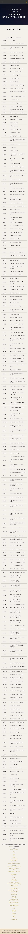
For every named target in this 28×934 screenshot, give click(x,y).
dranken (14, 876)
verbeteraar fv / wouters (14, 871)
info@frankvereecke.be (20, 932)
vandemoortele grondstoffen (14, 866)
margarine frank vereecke (14, 863)
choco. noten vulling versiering (14, 883)
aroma (14, 877)
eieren (14, 855)
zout (14, 872)
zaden (14, 886)
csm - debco (14, 860)
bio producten (14, 919)
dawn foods (14, 894)
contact (11, 846)
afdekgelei (14, 897)
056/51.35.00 (11, 932)
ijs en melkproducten (14, 900)
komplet (14, 907)
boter (14, 857)
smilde (14, 917)
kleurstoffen (14, 880)
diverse (14, 879)
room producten (14, 849)
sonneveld (14, 862)
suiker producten (14, 899)
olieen (14, 869)
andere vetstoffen (14, 859)
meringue (14, 914)
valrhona (14, 913)
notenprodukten (14, 885)
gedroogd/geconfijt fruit (14, 890)
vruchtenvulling (14, 891)
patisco (14, 910)
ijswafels (14, 903)
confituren (14, 893)
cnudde (14, 896)
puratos (14, 865)
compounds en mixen (14, 882)
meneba (14, 911)
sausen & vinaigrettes (14, 868)
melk (14, 852)
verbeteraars (14, 874)
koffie (14, 851)
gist (14, 854)
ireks (14, 908)
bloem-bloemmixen (14, 905)
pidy (14, 916)
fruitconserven (14, 888)
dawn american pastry (14, 902)
